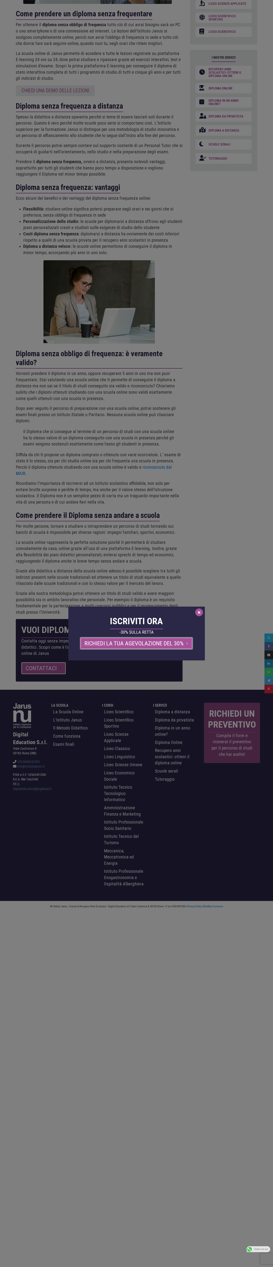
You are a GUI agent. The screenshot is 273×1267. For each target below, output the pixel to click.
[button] (136, 643)
